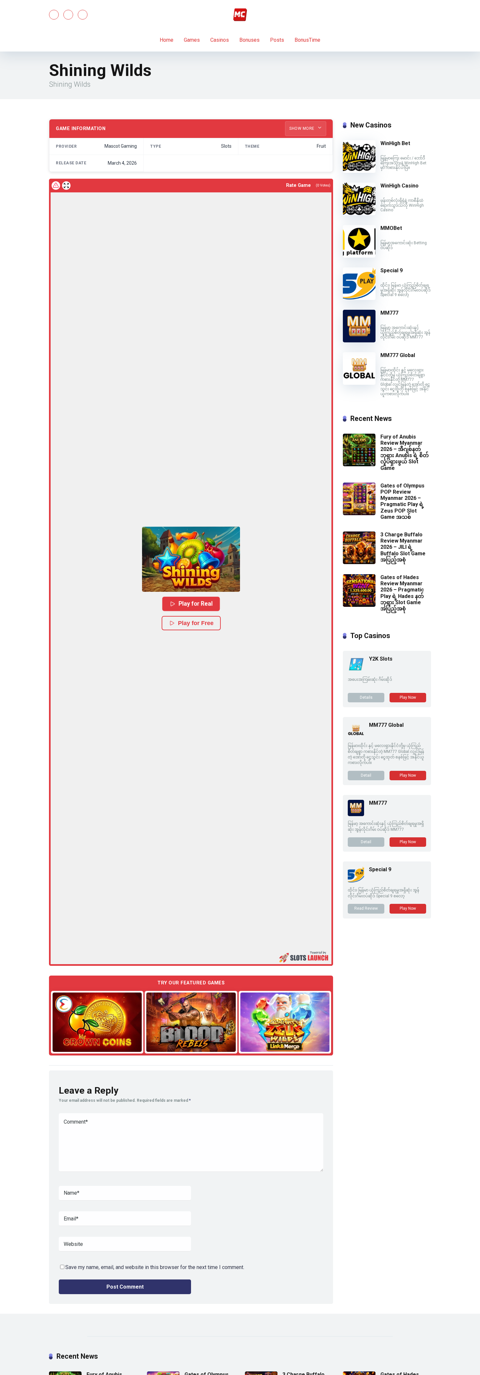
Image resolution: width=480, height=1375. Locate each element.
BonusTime (307, 40)
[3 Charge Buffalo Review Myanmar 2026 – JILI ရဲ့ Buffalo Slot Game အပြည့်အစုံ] (359, 562)
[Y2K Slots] (356, 670)
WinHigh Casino (399, 186)
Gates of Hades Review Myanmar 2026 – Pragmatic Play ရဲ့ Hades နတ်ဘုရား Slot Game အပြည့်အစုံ (402, 593)
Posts (277, 40)
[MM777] (359, 340)
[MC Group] (240, 14)
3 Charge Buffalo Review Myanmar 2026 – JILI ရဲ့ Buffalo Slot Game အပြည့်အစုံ (402, 547)
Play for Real (196, 603)
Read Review (366, 908)
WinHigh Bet (395, 143)
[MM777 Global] (359, 383)
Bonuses (249, 40)
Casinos (219, 40)
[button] (191, 559)
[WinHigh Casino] (359, 213)
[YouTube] (68, 15)
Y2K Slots (380, 659)
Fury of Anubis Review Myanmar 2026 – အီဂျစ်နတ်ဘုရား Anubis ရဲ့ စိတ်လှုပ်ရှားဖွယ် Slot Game (404, 452)
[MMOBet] (359, 256)
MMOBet (391, 228)
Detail (366, 775)
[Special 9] (359, 298)
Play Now (408, 697)
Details (366, 697)
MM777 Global (397, 355)
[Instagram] (83, 15)
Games (192, 40)
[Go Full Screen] (66, 185)
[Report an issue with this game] (56, 185)
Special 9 (391, 270)
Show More (302, 128)
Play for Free (196, 623)
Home (166, 40)
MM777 (389, 313)
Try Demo (97, 1022)
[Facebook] (54, 15)
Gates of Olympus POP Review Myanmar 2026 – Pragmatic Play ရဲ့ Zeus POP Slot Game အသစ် (402, 501)
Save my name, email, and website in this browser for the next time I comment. (154, 1267)
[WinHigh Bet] (359, 171)
